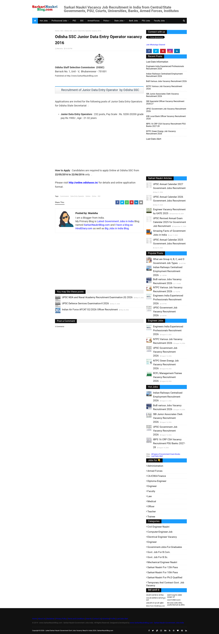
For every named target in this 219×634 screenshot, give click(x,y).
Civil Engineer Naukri (158, 526)
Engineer (152, 486)
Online (94, 196)
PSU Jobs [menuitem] (146, 21)
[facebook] (149, 51)
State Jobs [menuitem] (118, 21)
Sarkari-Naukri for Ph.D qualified (164, 577)
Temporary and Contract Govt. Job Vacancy (165, 584)
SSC (61, 31)
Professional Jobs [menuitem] (59, 21)
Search (88, 619)
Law (149, 496)
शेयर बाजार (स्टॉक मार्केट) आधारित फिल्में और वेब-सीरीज (176, 604)
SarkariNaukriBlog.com (97, 224)
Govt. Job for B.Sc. (157, 557)
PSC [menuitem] (74, 21)
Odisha (88, 196)
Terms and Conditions (76, 619)
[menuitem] (35, 21)
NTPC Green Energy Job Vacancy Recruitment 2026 (161, 132)
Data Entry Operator (77, 196)
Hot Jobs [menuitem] (44, 21)
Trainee (151, 516)
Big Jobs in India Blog (117, 228)
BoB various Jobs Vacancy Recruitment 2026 (166, 81)
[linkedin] (177, 51)
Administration (155, 465)
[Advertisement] (42, 69)
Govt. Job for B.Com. (158, 552)
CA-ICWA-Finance (156, 476)
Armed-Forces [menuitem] (93, 21)
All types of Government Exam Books (165, 454)
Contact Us (97, 619)
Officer (150, 506)
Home (57, 31)
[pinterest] (163, 51)
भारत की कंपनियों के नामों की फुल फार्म (156, 599)
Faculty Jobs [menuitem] (159, 21)
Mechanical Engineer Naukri (162, 562)
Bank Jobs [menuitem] (133, 21)
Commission (64, 196)
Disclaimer (50, 619)
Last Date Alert (157, 456)
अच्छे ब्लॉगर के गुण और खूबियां (154, 603)
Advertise (105, 619)
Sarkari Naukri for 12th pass (162, 567)
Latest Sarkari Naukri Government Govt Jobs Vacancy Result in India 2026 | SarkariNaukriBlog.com (79, 630)
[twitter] (156, 51)
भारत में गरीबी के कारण (173, 600)
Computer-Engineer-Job (159, 531)
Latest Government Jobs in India (115, 221)
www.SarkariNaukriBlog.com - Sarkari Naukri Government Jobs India (157, 623)
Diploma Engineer (156, 481)
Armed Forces (154, 470)
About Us (41, 619)
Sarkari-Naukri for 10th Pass (162, 572)
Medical (151, 501)
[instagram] (170, 51)
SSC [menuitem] (82, 21)
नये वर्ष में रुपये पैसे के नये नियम (155, 595)
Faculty (151, 491)
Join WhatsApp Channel (155, 45)
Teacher (151, 511)
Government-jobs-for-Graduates (164, 547)
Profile (112, 619)
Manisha (60, 48)
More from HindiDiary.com (155, 606)
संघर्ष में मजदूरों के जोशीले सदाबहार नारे (174, 596)
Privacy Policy (61, 619)
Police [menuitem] (106, 21)
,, (146, 200)
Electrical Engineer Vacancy (162, 536)
